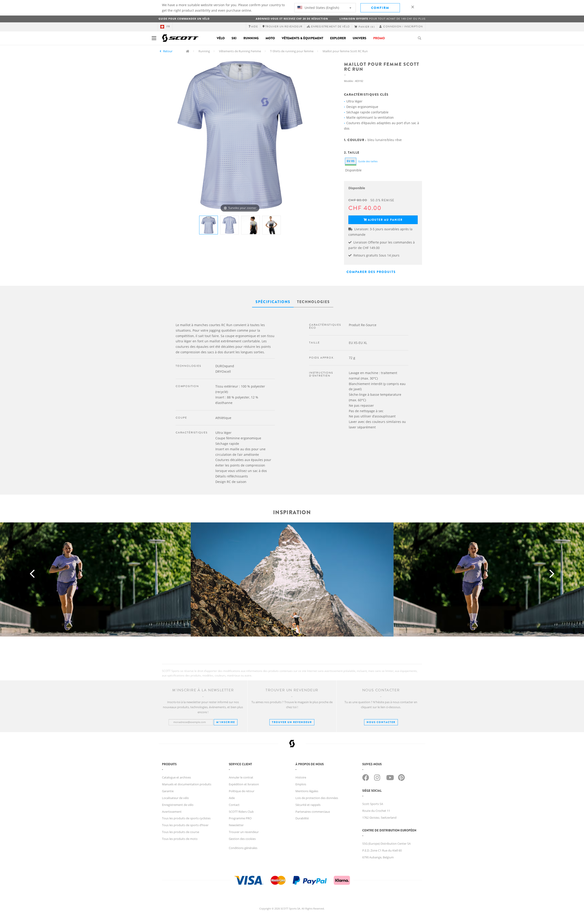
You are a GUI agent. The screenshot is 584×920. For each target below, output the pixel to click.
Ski (234, 38)
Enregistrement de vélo (177, 805)
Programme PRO (240, 818)
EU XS (351, 161)
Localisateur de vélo (175, 798)
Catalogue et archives (176, 777)
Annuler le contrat (241, 777)
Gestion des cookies (242, 839)
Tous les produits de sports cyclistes (186, 818)
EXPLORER (338, 38)
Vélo (221, 38)
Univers (359, 38)
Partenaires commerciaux (312, 812)
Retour (167, 51)
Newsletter (236, 825)
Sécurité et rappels (308, 805)
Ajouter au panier (385, 220)
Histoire (300, 777)
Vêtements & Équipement (302, 38)
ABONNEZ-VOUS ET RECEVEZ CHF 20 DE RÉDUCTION (292, 18)
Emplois (300, 784)
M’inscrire (225, 722)
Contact (234, 805)
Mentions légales (306, 791)
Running (251, 38)
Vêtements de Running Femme (240, 51)
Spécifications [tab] (273, 301)
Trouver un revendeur (292, 722)
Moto (270, 38)
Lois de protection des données (316, 798)
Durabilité (302, 818)
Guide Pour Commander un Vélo (184, 18)
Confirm (380, 7)
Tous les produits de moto (180, 839)
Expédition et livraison (244, 784)
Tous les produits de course (180, 832)
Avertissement (172, 812)
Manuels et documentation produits (186, 784)
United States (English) (321, 7)
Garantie (168, 791)
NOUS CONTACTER (381, 722)
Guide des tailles (368, 161)
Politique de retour (241, 791)
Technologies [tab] (313, 301)
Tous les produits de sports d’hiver (185, 825)
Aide (232, 798)
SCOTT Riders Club (241, 812)
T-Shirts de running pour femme (291, 51)
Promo (379, 38)
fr (168, 27)
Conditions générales (243, 848)
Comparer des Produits (371, 272)
